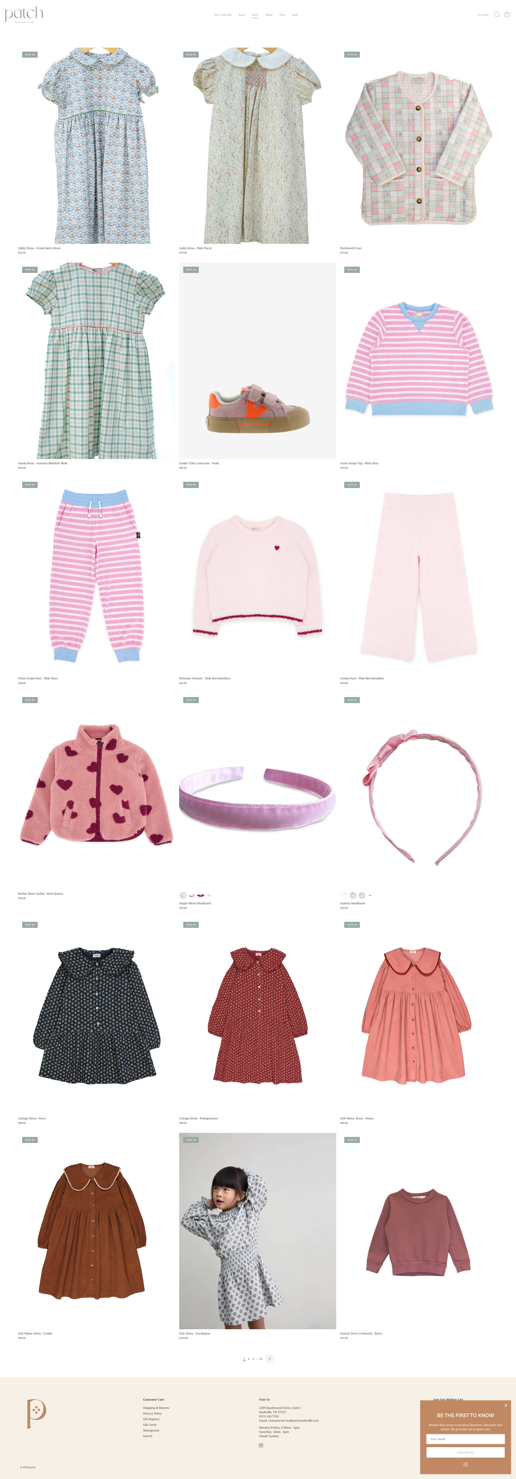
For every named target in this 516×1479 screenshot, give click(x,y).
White (183, 895)
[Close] (505, 1405)
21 (260, 1359)
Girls (255, 15)
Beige (353, 895)
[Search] (496, 14)
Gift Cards (150, 1425)
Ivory (344, 895)
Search (147, 1436)
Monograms (151, 1430)
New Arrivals (222, 15)
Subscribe (465, 1452)
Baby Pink (192, 895)
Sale (295, 15)
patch (32, 1467)
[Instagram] (466, 1464)
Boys (242, 15)
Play (282, 15)
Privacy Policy (152, 1413)
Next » (269, 1358)
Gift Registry (151, 1419)
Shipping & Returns (156, 1408)
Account (483, 15)
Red (200, 895)
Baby (269, 15)
